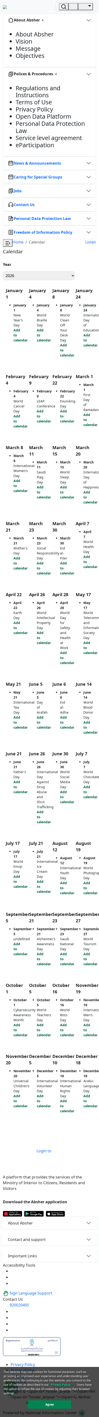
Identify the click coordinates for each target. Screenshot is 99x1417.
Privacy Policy (23, 1364)
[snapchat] (13, 1330)
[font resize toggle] (13, 1277)
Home (18, 242)
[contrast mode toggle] (13, 1271)
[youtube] (13, 1311)
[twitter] (13, 1317)
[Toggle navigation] (85, 6)
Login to (44, 1150)
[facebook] (13, 1323)
